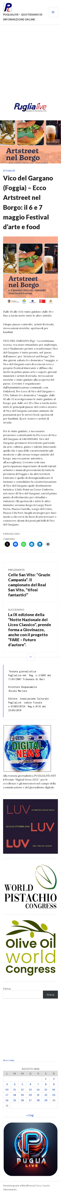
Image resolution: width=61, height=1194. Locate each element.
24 (7, 1100)
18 (14, 1094)
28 (38, 1100)
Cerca (7, 988)
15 (46, 1089)
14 (38, 1089)
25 (14, 1100)
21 (38, 1094)
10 (7, 1089)
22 (46, 1094)
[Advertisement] (30, 64)
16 (53, 1089)
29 (45, 1100)
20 (30, 1094)
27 (30, 1100)
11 (15, 1089)
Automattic (11, 1189)
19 (22, 1094)
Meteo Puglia (8, 1060)
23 (53, 1094)
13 (30, 1089)
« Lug (30, 1115)
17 (7, 1094)
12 (22, 1089)
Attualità (9, 170)
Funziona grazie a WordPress (18, 1185)
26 (22, 1100)
